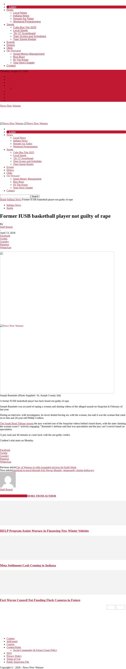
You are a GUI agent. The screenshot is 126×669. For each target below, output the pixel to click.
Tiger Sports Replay (24, 39)
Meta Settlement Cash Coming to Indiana (28, 565)
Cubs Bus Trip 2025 (24, 27)
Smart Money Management (28, 54)
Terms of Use (14, 97)
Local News (20, 12)
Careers (10, 82)
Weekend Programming (27, 21)
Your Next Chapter (24, 62)
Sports (10, 24)
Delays (11, 45)
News (10, 9)
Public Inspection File (18, 100)
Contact (11, 65)
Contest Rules (14, 85)
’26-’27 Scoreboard (24, 33)
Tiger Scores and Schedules (29, 36)
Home (3, 199)
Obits (10, 48)
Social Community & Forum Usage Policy (35, 88)
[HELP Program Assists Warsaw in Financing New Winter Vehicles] (63, 524)
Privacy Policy (14, 94)
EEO (9, 91)
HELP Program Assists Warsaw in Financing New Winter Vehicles (44, 530)
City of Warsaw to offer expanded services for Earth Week (46, 467)
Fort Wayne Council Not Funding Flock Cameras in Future (40, 600)
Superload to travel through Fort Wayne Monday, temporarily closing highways (53, 470)
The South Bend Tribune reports (16, 423)
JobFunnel (12, 79)
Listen (12, 7)
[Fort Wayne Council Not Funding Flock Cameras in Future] (63, 593)
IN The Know (20, 59)
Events (11, 42)
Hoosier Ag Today (23, 18)
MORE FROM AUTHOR (41, 495)
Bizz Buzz (19, 56)
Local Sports (20, 30)
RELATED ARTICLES (13, 495)
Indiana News (21, 15)
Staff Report (6, 227)
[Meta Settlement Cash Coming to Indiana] (63, 559)
